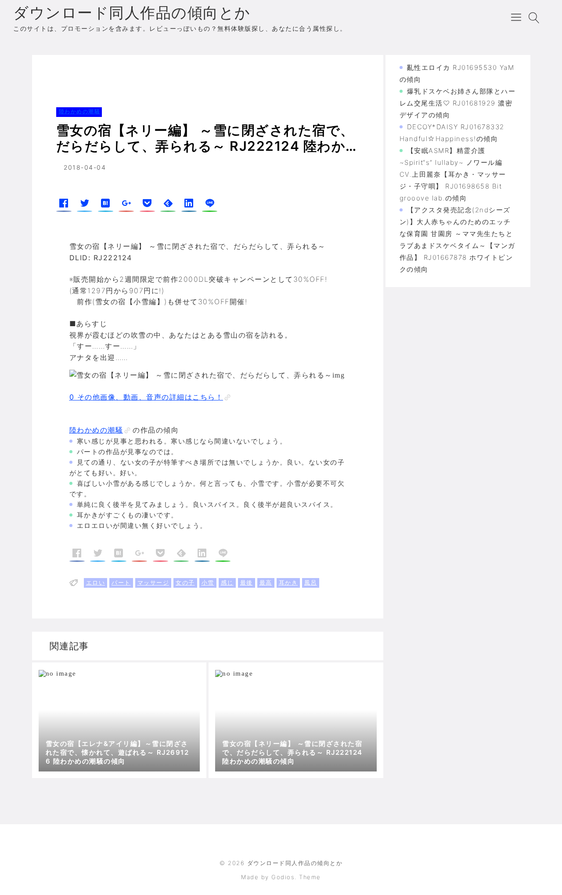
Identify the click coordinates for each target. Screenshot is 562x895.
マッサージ (153, 582)
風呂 (310, 582)
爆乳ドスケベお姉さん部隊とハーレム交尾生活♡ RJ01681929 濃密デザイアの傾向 (458, 103)
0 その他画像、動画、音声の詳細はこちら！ (146, 397)
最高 (265, 582)
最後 (246, 582)
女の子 (185, 582)
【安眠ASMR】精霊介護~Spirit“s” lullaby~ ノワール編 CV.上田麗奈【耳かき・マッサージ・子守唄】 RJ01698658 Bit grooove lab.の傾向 (453, 174)
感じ (227, 582)
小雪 (208, 582)
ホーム (55, 72)
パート (121, 582)
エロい (95, 582)
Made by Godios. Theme (281, 876)
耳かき (288, 582)
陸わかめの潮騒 (98, 72)
